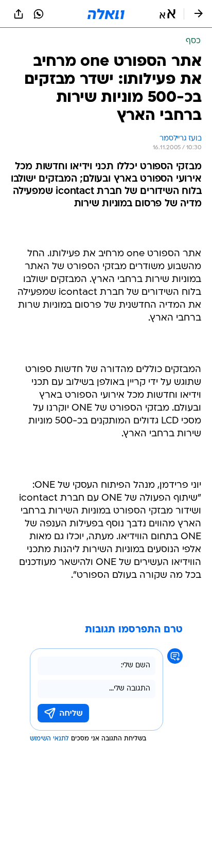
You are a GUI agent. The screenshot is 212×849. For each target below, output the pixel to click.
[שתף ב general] (18, 14)
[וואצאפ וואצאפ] (38, 14)
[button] (167, 14)
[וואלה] (106, 14)
